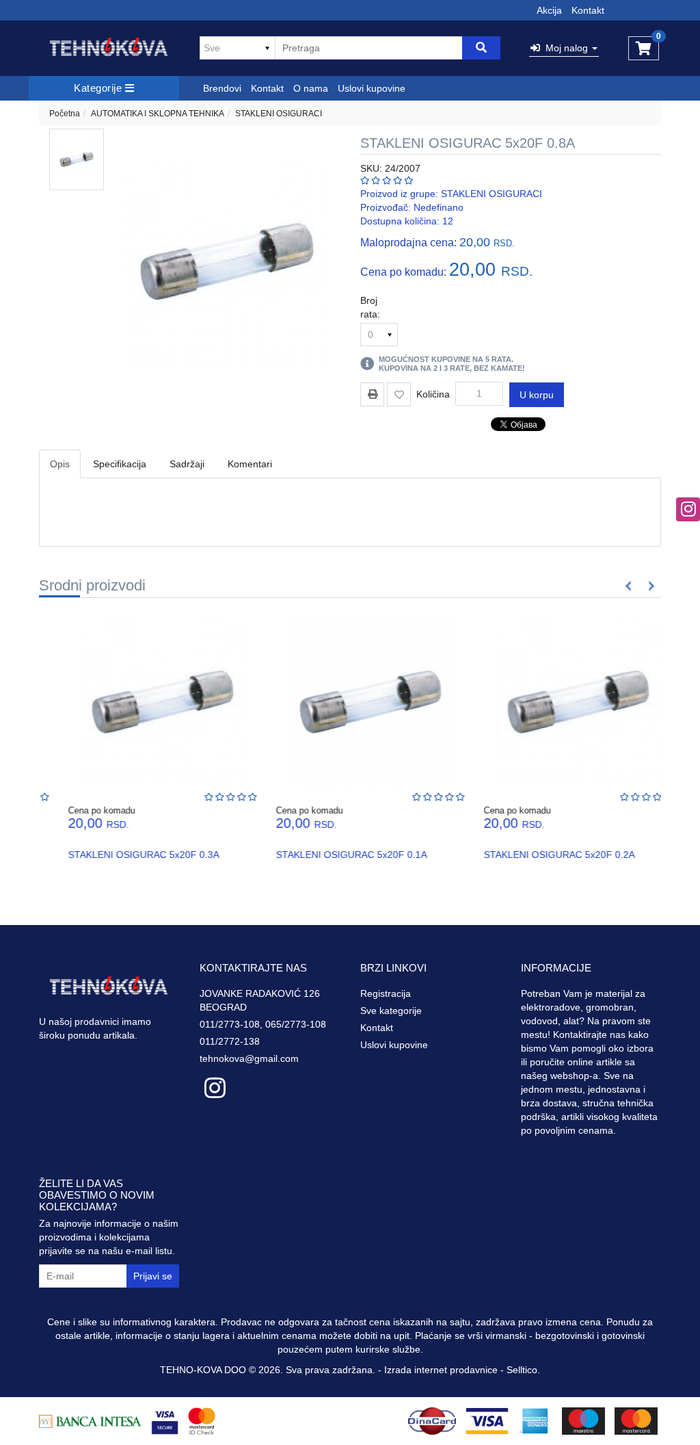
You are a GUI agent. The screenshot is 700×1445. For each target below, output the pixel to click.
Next (649, 586)
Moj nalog (565, 47)
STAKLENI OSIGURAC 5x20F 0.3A (124, 854)
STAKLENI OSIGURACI (278, 113)
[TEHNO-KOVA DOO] (109, 48)
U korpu (537, 394)
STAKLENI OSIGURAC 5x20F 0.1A (331, 854)
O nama (310, 88)
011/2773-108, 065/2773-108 (263, 1024)
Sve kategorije (391, 1010)
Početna (64, 113)
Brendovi (222, 88)
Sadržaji (187, 463)
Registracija (385, 993)
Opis (60, 463)
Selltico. (523, 1369)
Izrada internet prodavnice (441, 1369)
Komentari (250, 463)
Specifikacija (119, 463)
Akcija (549, 10)
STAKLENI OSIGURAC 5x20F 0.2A (539, 854)
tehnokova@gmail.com (249, 1058)
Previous (628, 586)
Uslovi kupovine (371, 88)
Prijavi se (152, 1276)
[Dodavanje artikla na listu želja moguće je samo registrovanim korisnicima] (399, 394)
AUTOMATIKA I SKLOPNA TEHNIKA (157, 113)
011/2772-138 (230, 1041)
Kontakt (587, 10)
